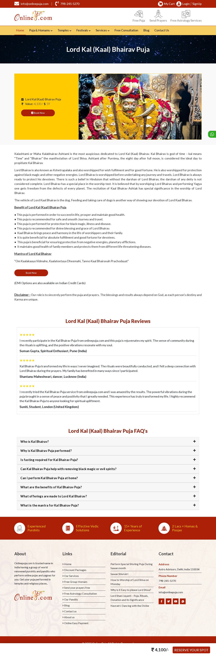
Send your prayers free (77, 587)
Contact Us (161, 30)
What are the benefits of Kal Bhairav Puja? (51, 487)
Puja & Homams (39, 30)
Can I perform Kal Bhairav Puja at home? (49, 478)
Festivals (82, 30)
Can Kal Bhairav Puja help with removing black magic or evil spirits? (68, 469)
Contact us (70, 611)
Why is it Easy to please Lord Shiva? (131, 589)
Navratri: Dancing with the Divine (130, 605)
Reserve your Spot (191, 650)
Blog (146, 30)
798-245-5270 (69, 4)
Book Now (39, 112)
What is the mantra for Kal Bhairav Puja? (49, 505)
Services (101, 30)
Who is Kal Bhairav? (34, 441)
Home (21, 30)
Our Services (71, 575)
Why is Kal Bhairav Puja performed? (46, 451)
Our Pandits (71, 599)
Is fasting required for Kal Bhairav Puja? (49, 460)
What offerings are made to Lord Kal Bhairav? (53, 496)
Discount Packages (75, 569)
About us (69, 617)
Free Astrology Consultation (80, 593)
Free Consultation (126, 30)
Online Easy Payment (76, 623)
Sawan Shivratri (119, 574)
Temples (63, 30)
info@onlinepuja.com (34, 4)
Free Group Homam (75, 581)
